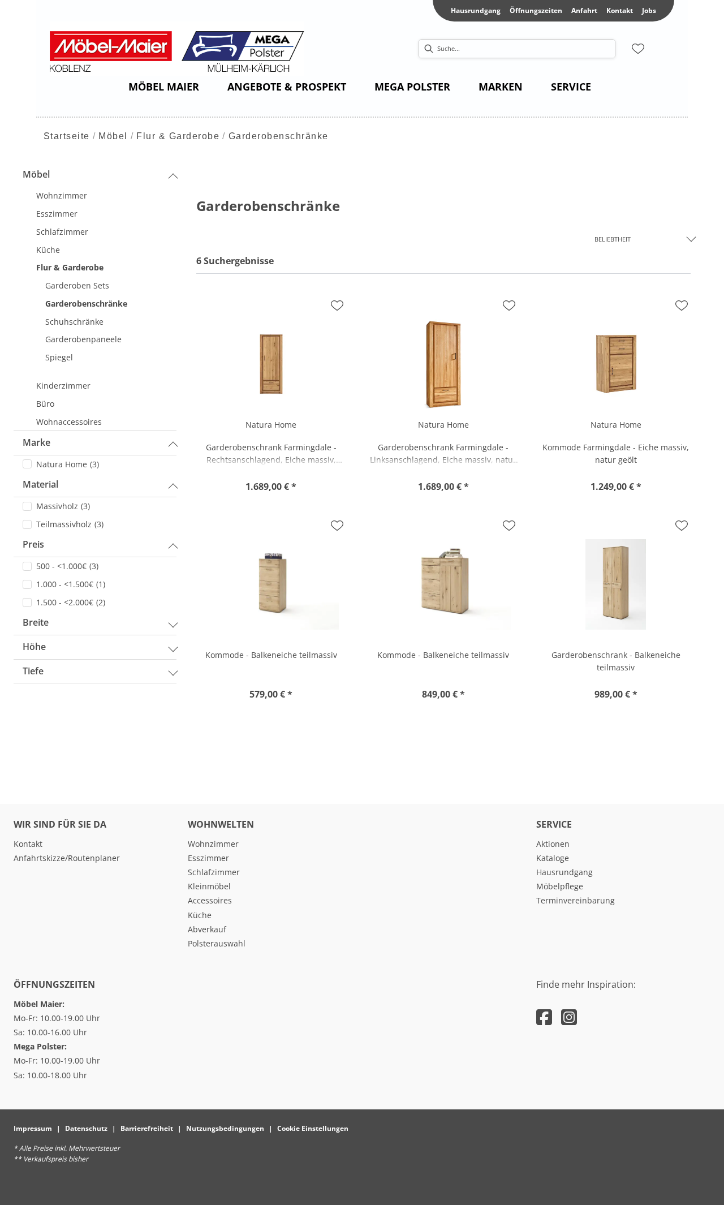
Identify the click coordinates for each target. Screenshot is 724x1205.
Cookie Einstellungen (312, 1128)
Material (40, 484)
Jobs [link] (649, 10)
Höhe (34, 646)
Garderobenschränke (279, 136)
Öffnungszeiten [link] (536, 10)
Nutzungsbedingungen (225, 1128)
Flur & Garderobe (177, 136)
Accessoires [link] (210, 900)
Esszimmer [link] (208, 858)
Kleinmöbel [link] (209, 886)
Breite (36, 622)
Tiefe (33, 671)
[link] (163, 86)
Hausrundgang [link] (476, 10)
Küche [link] (200, 915)
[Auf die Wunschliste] (337, 305)
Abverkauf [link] (207, 929)
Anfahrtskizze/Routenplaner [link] (67, 858)
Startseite (67, 136)
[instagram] (569, 1017)
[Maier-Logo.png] (182, 48)
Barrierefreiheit (146, 1128)
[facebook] (544, 1017)
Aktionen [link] (553, 843)
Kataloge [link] (552, 858)
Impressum (33, 1128)
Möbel (113, 136)
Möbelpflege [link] (559, 886)
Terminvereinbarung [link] (575, 900)
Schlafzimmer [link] (214, 872)
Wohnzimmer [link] (213, 843)
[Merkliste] (638, 49)
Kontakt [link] (619, 10)
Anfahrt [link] (584, 10)
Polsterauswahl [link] (216, 943)
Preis (33, 544)
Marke (36, 442)
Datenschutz (86, 1128)
